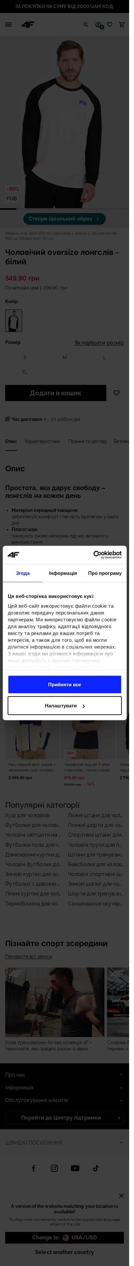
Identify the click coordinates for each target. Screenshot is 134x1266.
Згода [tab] (23, 573)
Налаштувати (61, 705)
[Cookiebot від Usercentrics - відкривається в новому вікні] (93, 555)
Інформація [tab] (63, 573)
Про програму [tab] (105, 573)
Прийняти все (64, 684)
